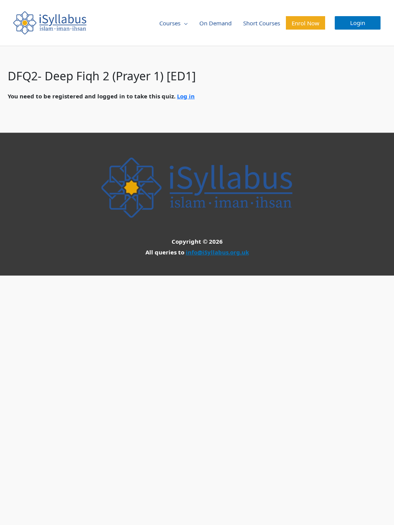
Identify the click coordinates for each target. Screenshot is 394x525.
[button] (358, 23)
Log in (186, 96)
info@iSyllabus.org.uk (217, 252)
